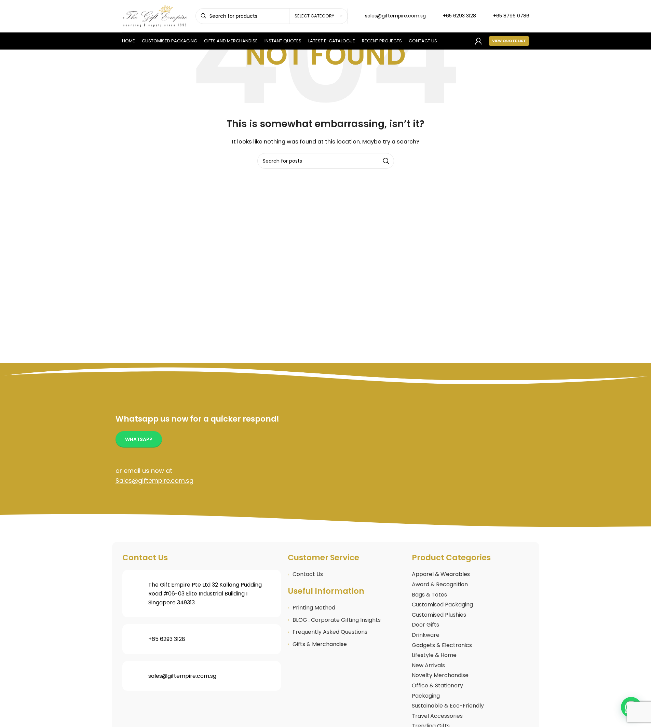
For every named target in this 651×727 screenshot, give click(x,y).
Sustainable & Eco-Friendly (448, 706)
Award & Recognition (440, 584)
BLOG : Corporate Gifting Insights (337, 620)
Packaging (426, 696)
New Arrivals (428, 665)
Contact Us (308, 574)
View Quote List (509, 40)
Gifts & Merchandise (320, 644)
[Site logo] (155, 15)
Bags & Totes (429, 595)
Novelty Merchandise (440, 675)
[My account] (478, 41)
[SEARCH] (386, 161)
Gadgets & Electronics (442, 645)
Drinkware (425, 635)
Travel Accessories (437, 716)
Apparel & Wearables (441, 574)
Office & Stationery (437, 685)
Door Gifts (425, 625)
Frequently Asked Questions (330, 632)
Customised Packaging (442, 604)
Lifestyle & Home (434, 655)
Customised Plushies (439, 615)
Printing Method (314, 608)
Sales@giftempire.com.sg (154, 480)
